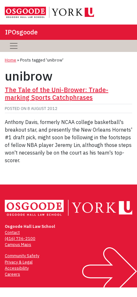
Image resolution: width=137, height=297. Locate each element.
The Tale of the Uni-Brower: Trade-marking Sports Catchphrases (56, 93)
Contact (12, 232)
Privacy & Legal (18, 262)
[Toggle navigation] (13, 46)
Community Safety (22, 255)
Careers (12, 274)
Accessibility (17, 268)
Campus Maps (18, 244)
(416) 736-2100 (20, 238)
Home (10, 60)
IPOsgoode (21, 32)
